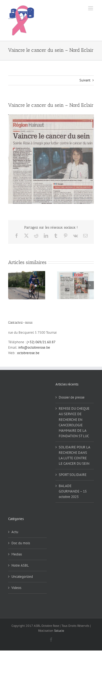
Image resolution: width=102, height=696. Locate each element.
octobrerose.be (28, 353)
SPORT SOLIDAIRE (72, 474)
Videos (16, 587)
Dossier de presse (72, 397)
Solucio (59, 630)
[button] (12, 285)
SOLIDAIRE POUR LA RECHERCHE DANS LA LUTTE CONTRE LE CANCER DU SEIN (74, 455)
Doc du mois (20, 543)
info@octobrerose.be (34, 347)
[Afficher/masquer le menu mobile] (91, 8)
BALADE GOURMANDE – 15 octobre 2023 (73, 491)
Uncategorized (22, 576)
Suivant (84, 80)
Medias (16, 554)
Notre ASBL (20, 565)
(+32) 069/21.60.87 (41, 342)
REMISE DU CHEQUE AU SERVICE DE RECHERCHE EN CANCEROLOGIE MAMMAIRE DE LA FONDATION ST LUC (74, 422)
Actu (14, 532)
